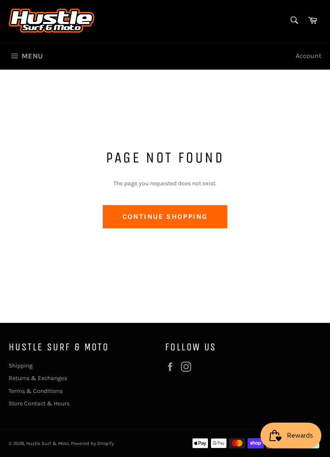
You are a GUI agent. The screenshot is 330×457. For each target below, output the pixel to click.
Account (308, 56)
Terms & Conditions (36, 391)
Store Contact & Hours (39, 403)
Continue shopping (165, 216)
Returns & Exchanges (38, 378)
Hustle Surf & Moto (47, 443)
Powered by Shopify (92, 443)
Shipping (21, 365)
